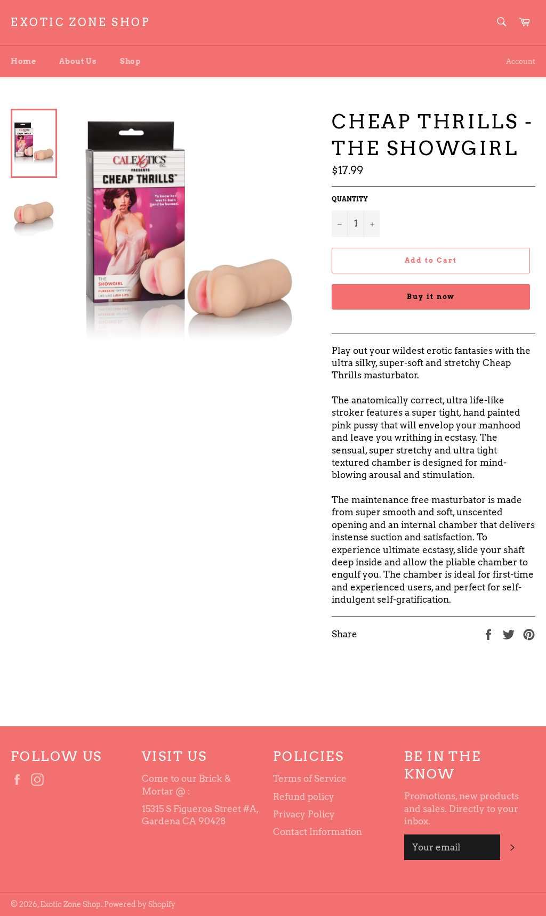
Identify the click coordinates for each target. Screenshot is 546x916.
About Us (78, 61)
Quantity (350, 199)
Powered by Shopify (139, 904)
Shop (130, 61)
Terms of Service (310, 778)
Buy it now (431, 297)
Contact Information (317, 831)
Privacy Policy (304, 814)
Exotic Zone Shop (80, 22)
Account (520, 62)
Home (23, 61)
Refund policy (303, 796)
